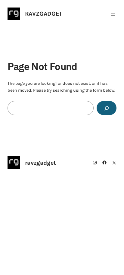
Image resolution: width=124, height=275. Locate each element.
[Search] (106, 108)
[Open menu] (112, 13)
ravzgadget (43, 13)
